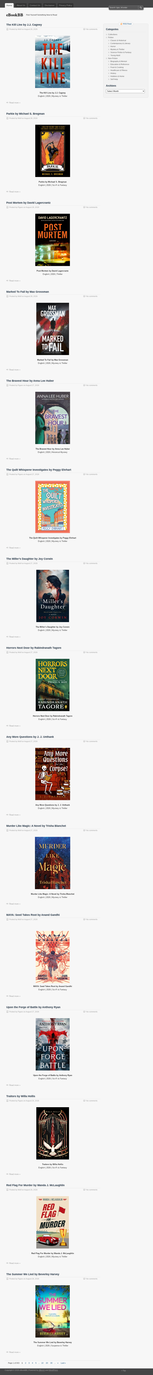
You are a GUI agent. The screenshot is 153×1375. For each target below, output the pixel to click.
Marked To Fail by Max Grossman (27, 291)
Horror (113, 46)
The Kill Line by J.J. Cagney (24, 24)
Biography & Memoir (118, 61)
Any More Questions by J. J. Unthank (30, 736)
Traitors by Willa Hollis (20, 1096)
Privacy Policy (65, 5)
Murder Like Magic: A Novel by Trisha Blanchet (36, 825)
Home (9, 5)
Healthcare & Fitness (118, 70)
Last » (63, 1363)
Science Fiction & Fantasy (120, 52)
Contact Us (35, 5)
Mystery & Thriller (117, 49)
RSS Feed (127, 24)
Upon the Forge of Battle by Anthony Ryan (33, 1007)
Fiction (111, 37)
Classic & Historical (118, 40)
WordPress (53, 1370)
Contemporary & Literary (120, 43)
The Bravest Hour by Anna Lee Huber (30, 380)
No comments (91, 29)
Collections (112, 34)
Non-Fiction (113, 58)
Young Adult (115, 55)
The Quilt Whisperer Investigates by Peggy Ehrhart (38, 469)
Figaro (20, 207)
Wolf (19, 29)
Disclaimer (50, 5)
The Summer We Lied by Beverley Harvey (32, 1274)
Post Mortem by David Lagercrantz (28, 202)
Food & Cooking (117, 67)
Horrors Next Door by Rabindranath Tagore (33, 647)
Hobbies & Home (117, 76)
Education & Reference (119, 64)
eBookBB (14, 15)
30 (51, 1363)
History (113, 73)
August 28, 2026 (31, 29)
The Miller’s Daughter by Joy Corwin (29, 558)
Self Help (114, 79)
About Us (21, 5)
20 (47, 1363)
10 (42, 1363)
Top (124, 1371)
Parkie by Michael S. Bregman (25, 113)
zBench (42, 1370)
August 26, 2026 (32, 1101)
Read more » (14, 103)
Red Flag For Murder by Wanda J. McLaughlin (35, 1185)
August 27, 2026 (32, 385)
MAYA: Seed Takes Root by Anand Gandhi (33, 914)
